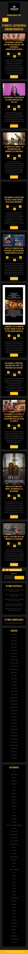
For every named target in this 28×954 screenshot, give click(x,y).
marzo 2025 (14, 688)
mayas (14, 882)
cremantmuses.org (14, 15)
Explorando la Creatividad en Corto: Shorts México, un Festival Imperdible (14, 199)
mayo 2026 (14, 644)
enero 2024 (14, 732)
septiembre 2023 (14, 745)
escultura (14, 853)
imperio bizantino (14, 869)
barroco (14, 800)
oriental (14, 910)
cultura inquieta (14, 841)
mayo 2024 (14, 720)
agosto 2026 (14, 634)
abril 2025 (14, 685)
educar (14, 847)
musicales (14, 904)
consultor (14, 819)
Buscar (19, 578)
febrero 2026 (14, 653)
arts (14, 787)
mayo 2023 (14, 758)
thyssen (14, 929)
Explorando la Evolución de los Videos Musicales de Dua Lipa (14, 99)
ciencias (14, 815)
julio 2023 (14, 751)
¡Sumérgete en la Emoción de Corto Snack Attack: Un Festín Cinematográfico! (14, 328)
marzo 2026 (14, 650)
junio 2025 (14, 679)
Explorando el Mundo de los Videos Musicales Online (14, 595)
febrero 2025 (14, 691)
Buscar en (14, 573)
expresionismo (14, 856)
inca (14, 872)
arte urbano (14, 781)
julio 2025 (14, 675)
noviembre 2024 (14, 701)
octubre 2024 (14, 704)
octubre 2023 (14, 742)
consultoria (14, 822)
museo (14, 894)
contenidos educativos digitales (14, 825)
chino (14, 812)
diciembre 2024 (14, 698)
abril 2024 (14, 723)
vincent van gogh (14, 939)
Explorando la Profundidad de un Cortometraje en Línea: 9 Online (14, 604)
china (14, 809)
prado (14, 917)
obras (14, 907)
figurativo (14, 860)
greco (14, 866)
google (14, 863)
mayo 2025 (14, 682)
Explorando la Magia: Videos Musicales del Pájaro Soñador (14, 590)
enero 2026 (14, 656)
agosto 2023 (14, 748)
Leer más (14, 77)
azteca (14, 790)
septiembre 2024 (14, 707)
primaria (14, 920)
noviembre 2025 (14, 663)
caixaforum (14, 806)
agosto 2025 (14, 672)
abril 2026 (14, 647)
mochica (14, 891)
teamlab (14, 926)
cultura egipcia (14, 834)
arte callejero (14, 774)
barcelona (14, 796)
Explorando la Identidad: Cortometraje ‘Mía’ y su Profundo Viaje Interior (14, 365)
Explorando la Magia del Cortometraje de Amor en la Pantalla (14, 600)
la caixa (14, 875)
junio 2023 (14, 754)
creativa (14, 828)
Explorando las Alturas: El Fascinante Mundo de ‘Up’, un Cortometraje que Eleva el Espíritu (14, 417)
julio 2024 (14, 713)
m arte (14, 879)
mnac (14, 885)
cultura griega (14, 837)
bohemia (14, 803)
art (14, 771)
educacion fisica (14, 844)
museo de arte (14, 898)
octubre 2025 (14, 666)
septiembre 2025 (14, 669)
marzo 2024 (14, 726)
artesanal (14, 784)
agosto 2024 (14, 710)
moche (14, 888)
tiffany (14, 932)
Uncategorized (14, 936)
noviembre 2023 (14, 739)
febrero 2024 (14, 729)
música (14, 901)
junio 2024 (14, 717)
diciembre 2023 (14, 736)
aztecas (14, 793)
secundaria (14, 923)
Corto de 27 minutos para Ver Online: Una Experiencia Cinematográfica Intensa (14, 250)
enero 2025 (14, 694)
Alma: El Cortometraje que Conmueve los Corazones (14, 538)
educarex (14, 850)
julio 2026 (14, 637)
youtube (14, 942)
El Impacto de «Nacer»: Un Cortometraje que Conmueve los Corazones (14, 149)
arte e (14, 777)
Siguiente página (15, 570)
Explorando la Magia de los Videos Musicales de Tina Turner (14, 609)
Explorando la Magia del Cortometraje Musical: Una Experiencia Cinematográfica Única (14, 46)
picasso (14, 913)
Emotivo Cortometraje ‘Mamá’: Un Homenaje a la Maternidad (14, 488)
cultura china (14, 831)
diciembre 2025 (14, 660)
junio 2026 (14, 641)
